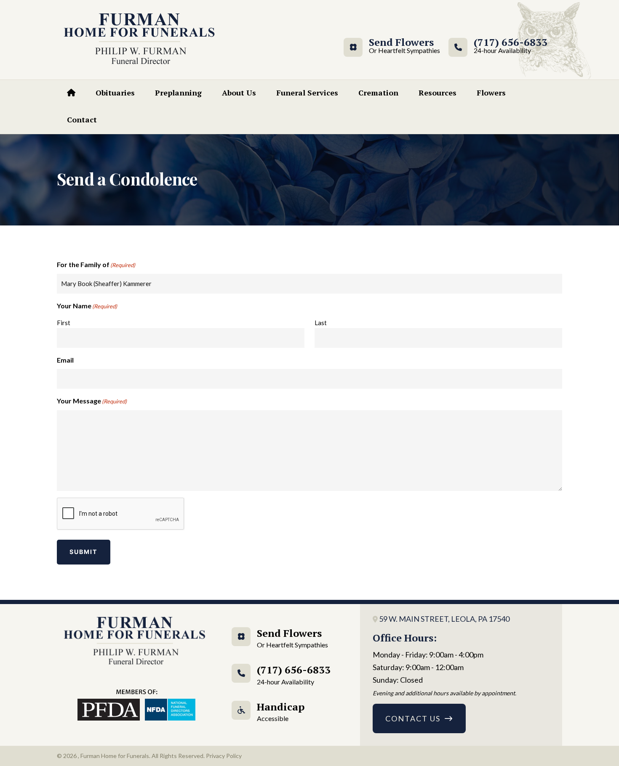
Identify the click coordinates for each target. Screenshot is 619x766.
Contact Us (412, 718)
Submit (83, 551)
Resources (437, 92)
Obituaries (115, 92)
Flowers (491, 92)
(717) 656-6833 (510, 46)
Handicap (280, 711)
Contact (82, 119)
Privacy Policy (224, 755)
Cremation (378, 92)
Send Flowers (401, 46)
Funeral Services (307, 92)
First (63, 322)
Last (321, 322)
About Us (239, 92)
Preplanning (178, 92)
